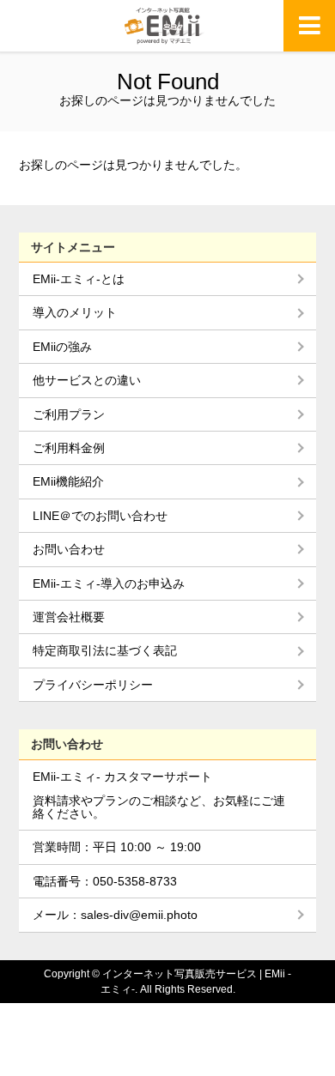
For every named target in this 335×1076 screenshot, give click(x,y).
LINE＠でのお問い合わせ (100, 516)
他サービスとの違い (87, 380)
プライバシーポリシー (93, 685)
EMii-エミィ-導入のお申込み (109, 583)
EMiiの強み (62, 347)
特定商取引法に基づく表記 (105, 650)
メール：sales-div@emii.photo (115, 915)
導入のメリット (75, 312)
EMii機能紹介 (68, 481)
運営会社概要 (69, 617)
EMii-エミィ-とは (79, 279)
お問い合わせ (69, 549)
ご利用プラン (69, 414)
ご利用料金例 (69, 448)
